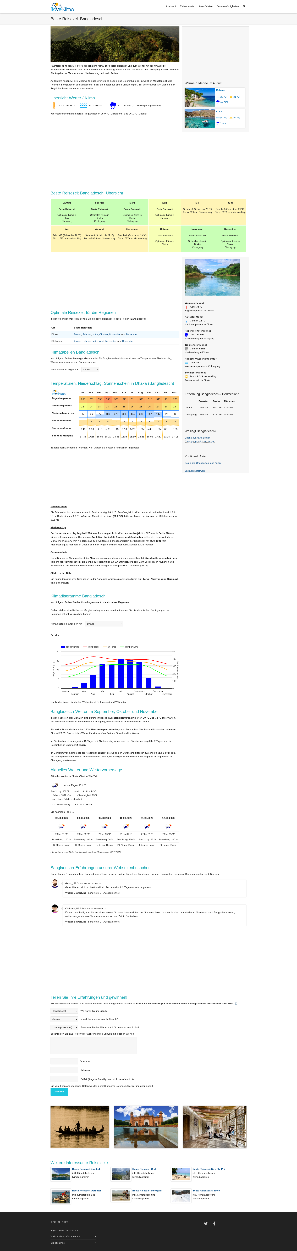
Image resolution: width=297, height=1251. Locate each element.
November (115, 334)
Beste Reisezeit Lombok (86, 1169)
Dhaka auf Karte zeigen (197, 437)
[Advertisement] (215, 52)
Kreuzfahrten (206, 6)
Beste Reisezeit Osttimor (86, 1190)
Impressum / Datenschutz (64, 1230)
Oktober (103, 334)
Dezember (132, 334)
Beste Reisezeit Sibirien (206, 1190)
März (95, 334)
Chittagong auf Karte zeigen (200, 441)
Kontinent (171, 6)
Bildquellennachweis (195, 471)
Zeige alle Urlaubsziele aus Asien (203, 463)
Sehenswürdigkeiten (228, 6)
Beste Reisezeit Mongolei (147, 1190)
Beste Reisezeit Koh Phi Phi (208, 1169)
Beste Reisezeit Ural (144, 1169)
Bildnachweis (58, 1242)
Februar (86, 334)
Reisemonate (187, 6)
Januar (77, 334)
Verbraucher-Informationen (65, 1236)
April (101, 341)
